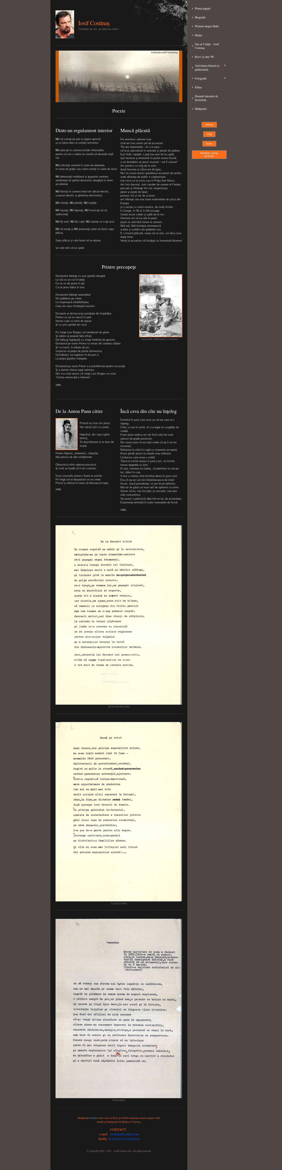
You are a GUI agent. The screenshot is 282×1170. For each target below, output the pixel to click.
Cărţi (209, 134)
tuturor (93, 1118)
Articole (209, 124)
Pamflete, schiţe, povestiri (209, 155)
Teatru (209, 143)
